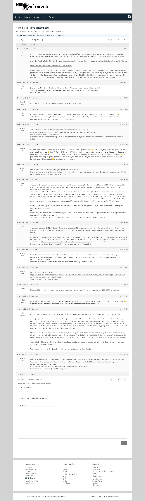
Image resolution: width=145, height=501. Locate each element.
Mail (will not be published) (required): (33, 398)
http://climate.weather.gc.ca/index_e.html (45, 134)
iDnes (65, 467)
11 (125, 40)
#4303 (126, 109)
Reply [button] (121, 49)
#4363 (126, 144)
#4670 (126, 285)
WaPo (65, 481)
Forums (23, 31)
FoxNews (66, 477)
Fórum (27, 17)
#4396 (126, 180)
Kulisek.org (29, 483)
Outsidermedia (30, 469)
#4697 (126, 296)
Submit (124, 443)
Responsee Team (114, 496)
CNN (64, 479)
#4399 (126, 249)
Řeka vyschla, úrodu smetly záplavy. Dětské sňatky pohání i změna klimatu (65, 242)
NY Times (66, 483)
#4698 (126, 309)
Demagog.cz (96, 469)
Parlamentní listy (31, 473)
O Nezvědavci (39, 17)
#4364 (126, 164)
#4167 (126, 83)
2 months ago (54, 35)
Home (18, 31)
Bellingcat (95, 485)
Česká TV (66, 471)
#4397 (126, 223)
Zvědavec (28, 467)
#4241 (126, 98)
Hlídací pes (95, 467)
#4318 (126, 124)
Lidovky (65, 469)
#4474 (126, 267)
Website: (23, 405)
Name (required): (26, 391)
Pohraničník (29, 475)
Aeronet (28, 471)
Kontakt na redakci (31, 481)
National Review (97, 481)
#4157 (126, 49)
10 (121, 40)
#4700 (126, 354)
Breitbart (95, 483)
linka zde (118, 319)
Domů (17, 17)
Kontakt (52, 17)
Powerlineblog (97, 479)
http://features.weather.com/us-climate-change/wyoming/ (51, 66)
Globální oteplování (34, 31)
